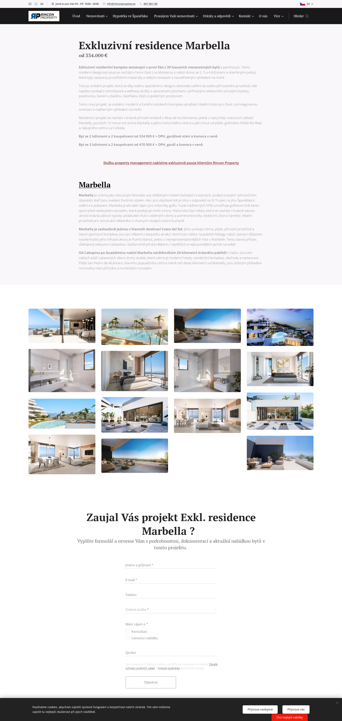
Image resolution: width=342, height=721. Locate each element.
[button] (301, 16)
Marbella (95, 185)
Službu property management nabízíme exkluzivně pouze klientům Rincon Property (171, 162)
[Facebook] (30, 4)
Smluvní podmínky (169, 668)
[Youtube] (41, 4)
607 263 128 (150, 4)
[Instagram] (35, 4)
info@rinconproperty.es (121, 4)
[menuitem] (77, 16)
